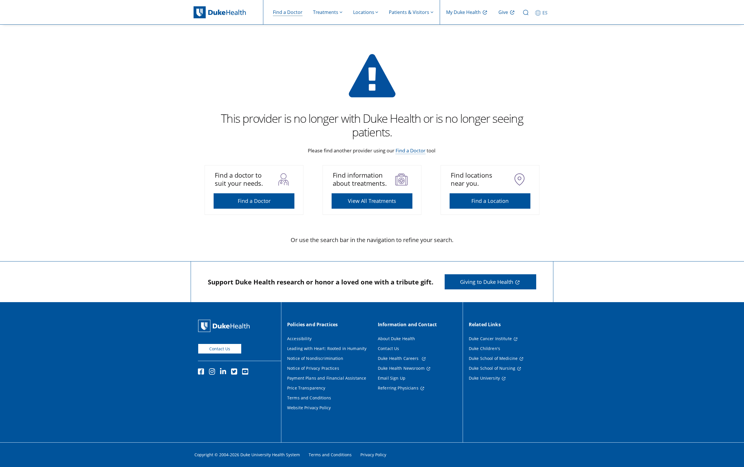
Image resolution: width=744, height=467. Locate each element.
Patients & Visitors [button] (409, 12)
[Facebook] (202, 372)
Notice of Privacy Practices (313, 368)
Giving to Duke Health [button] (486, 281)
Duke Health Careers (399, 358)
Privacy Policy (373, 454)
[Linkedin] (224, 372)
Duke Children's (484, 348)
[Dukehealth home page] (228, 12)
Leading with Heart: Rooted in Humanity (326, 348)
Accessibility (299, 338)
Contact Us (219, 348)
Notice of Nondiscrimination (315, 358)
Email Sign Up (391, 378)
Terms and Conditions (309, 398)
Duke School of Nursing (492, 368)
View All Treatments (372, 200)
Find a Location (490, 200)
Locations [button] (363, 12)
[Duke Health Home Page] (225, 326)
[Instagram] (213, 372)
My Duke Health (463, 12)
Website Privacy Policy (309, 407)
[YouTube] (246, 372)
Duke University (484, 378)
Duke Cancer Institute (490, 338)
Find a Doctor (288, 12)
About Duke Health (396, 338)
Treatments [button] (325, 12)
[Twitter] (235, 372)
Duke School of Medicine (493, 358)
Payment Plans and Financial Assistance (326, 378)
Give (503, 12)
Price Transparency (306, 388)
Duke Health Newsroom (401, 368)
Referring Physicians (398, 388)
